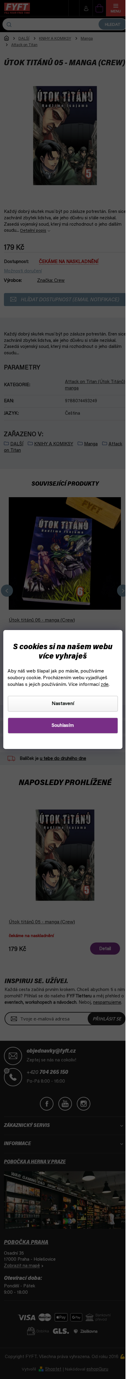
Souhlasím (63, 725)
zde (105, 684)
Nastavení (63, 703)
